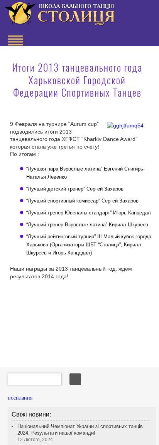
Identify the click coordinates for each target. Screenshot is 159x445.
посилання (20, 398)
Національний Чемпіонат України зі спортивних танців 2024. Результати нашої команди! (80, 432)
